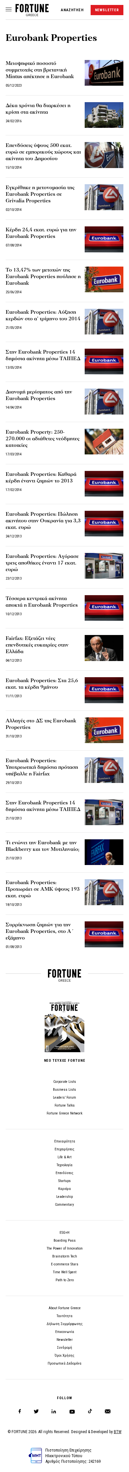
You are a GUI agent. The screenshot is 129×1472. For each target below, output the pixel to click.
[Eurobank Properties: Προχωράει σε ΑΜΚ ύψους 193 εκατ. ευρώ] (104, 892)
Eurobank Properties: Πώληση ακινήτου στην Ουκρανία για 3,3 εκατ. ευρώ (43, 520)
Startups (64, 1181)
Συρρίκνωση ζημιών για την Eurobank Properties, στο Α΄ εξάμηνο (40, 931)
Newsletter (65, 1340)
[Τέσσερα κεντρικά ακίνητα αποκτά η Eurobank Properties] (104, 608)
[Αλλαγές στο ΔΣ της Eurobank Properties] (104, 730)
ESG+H (64, 1232)
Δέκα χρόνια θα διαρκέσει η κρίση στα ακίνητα (38, 109)
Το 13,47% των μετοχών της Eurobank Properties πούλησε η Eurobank (43, 276)
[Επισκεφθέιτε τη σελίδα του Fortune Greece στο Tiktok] (90, 1411)
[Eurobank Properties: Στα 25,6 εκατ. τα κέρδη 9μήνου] (104, 690)
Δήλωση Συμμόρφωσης (65, 1324)
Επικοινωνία (64, 1332)
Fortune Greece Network (64, 1113)
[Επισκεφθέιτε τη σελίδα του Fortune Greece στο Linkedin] (54, 1411)
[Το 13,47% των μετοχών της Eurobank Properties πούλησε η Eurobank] (104, 279)
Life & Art (64, 1157)
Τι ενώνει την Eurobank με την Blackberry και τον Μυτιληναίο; (42, 846)
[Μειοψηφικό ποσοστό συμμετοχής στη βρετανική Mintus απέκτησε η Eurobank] (104, 73)
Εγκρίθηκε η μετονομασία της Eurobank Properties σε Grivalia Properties (40, 194)
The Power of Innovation (65, 1248)
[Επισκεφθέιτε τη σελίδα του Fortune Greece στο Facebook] (20, 1411)
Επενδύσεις (64, 1173)
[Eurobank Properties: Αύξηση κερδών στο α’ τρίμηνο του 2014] (104, 321)
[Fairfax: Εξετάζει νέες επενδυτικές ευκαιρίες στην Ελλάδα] (104, 648)
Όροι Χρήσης (64, 1355)
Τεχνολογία (64, 1165)
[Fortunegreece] (32, 14)
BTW (117, 1431)
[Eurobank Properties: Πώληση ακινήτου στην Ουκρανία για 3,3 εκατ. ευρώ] (104, 523)
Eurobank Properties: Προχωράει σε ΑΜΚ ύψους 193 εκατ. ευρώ (43, 889)
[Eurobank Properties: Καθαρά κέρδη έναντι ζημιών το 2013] (104, 484)
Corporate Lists (64, 1082)
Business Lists (64, 1089)
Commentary (64, 1204)
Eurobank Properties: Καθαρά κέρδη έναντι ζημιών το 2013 (41, 477)
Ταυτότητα (64, 1316)
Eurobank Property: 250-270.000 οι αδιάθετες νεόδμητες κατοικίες (42, 438)
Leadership (64, 1197)
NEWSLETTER (107, 10)
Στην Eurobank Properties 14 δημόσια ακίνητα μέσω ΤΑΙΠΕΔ (43, 355)
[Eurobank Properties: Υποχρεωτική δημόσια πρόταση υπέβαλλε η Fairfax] (104, 770)
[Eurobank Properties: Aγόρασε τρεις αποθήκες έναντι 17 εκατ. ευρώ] (104, 566)
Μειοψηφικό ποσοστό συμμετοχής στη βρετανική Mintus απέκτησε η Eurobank (40, 70)
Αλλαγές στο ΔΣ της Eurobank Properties (41, 724)
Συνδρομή (64, 1347)
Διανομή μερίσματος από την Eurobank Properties (39, 395)
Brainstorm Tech (64, 1256)
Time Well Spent (64, 1272)
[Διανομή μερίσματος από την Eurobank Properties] (104, 401)
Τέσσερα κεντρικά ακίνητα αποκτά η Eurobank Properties (42, 602)
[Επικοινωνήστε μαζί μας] (107, 1411)
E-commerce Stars (64, 1264)
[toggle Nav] (9, 10)
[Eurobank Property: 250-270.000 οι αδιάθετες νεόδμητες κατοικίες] (104, 441)
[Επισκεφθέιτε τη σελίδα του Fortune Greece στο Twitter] (36, 1411)
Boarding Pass (65, 1240)
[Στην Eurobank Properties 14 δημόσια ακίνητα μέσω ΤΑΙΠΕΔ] (104, 361)
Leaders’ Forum (64, 1097)
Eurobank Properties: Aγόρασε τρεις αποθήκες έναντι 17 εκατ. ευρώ (42, 563)
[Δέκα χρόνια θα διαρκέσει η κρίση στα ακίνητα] (104, 115)
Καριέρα (64, 1189)
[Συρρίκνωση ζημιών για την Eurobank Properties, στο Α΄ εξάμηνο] (104, 934)
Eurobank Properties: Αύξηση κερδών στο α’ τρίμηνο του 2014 (43, 315)
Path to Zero (65, 1280)
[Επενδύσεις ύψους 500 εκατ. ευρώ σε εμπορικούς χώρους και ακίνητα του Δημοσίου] (104, 155)
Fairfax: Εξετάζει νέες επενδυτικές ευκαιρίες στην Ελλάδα (37, 645)
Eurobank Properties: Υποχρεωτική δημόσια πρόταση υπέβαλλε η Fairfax (42, 767)
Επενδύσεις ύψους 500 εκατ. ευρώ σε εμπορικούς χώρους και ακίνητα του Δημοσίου (43, 152)
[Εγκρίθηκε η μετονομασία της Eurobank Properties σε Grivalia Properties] (104, 197)
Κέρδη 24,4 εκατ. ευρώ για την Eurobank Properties (41, 233)
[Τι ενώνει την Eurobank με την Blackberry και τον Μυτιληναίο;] (104, 852)
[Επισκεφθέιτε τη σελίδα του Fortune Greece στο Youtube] (72, 1413)
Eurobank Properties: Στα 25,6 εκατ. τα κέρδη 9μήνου (42, 684)
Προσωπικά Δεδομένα (64, 1363)
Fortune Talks (65, 1105)
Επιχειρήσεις (64, 1149)
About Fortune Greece (65, 1308)
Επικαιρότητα (64, 1141)
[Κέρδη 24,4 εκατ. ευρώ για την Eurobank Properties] (104, 239)
